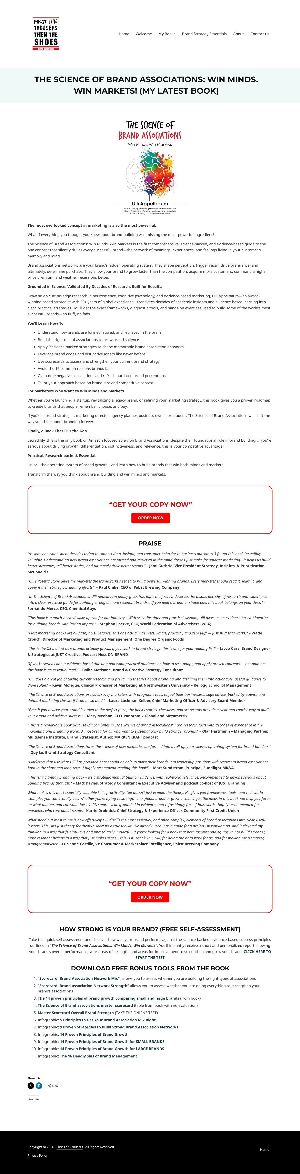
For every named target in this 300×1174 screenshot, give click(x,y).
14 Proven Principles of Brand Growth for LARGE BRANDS (112, 1048)
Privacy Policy (38, 1155)
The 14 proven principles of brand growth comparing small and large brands (109, 998)
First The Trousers (70, 1147)
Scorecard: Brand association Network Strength (83, 985)
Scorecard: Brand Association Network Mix (78, 978)
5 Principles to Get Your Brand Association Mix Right (108, 1019)
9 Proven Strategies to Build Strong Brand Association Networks (119, 1027)
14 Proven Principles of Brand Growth (94, 1034)
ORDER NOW (150, 518)
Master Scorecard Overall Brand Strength (76, 1012)
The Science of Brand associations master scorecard (85, 1005)
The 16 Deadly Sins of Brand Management (98, 1056)
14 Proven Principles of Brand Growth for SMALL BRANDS (112, 1041)
